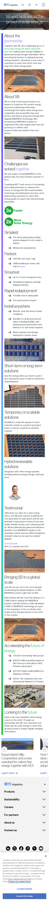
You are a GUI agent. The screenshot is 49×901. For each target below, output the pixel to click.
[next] (45, 749)
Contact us (10, 830)
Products (9, 791)
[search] (36, 4)
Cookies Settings (24, 889)
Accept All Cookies (24, 896)
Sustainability (11, 799)
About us (9, 822)
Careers (8, 807)
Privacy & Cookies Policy (19, 881)
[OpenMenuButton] (23, 4)
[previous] (4, 749)
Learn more (8, 773)
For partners (11, 814)
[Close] (46, 856)
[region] (24, 876)
